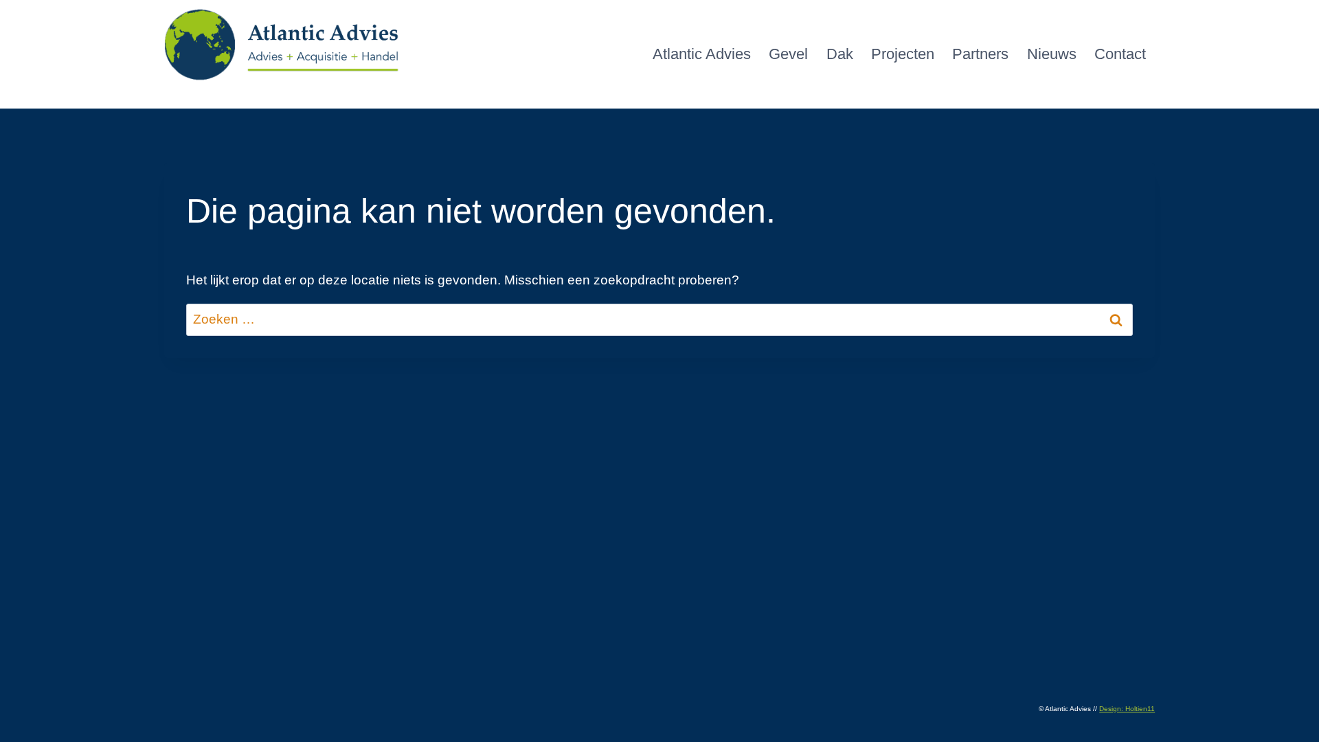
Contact (1120, 54)
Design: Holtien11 (1127, 708)
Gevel (788, 54)
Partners (980, 54)
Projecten (902, 54)
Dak (839, 54)
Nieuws (1051, 54)
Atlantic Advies (702, 54)
